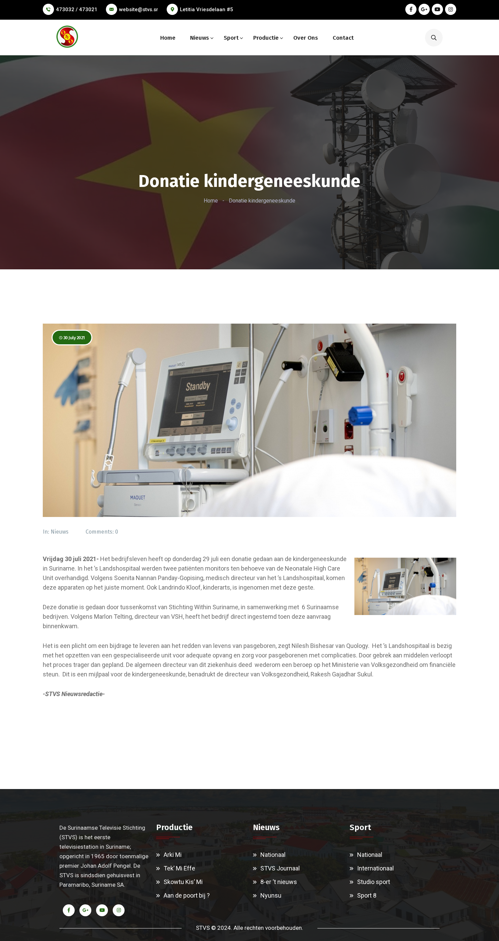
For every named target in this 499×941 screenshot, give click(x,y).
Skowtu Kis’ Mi (183, 881)
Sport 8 (366, 895)
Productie (266, 37)
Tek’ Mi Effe (179, 868)
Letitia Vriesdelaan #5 (206, 9)
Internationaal (375, 868)
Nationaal (272, 854)
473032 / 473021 (76, 9)
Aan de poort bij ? (187, 895)
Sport (231, 37)
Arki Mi (173, 854)
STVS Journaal (280, 868)
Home (167, 37)
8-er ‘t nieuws (278, 881)
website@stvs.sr (138, 9)
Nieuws (199, 37)
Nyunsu (270, 895)
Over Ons (305, 37)
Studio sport (373, 881)
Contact (343, 37)
